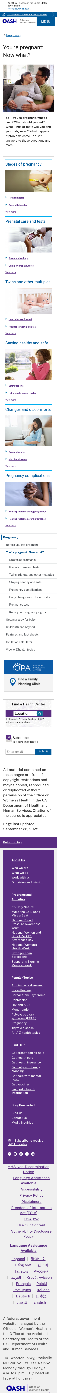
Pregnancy (10, 537)
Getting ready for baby (21, 619)
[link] (11, 1140)
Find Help (18, 1045)
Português (22, 1290)
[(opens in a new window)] (10, 1154)
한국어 (42, 1265)
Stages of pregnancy (23, 559)
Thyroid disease (23, 1028)
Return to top (12, 842)
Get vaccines (21, 1084)
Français (23, 1283)
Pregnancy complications (25, 589)
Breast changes (17, 452)
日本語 (41, 1296)
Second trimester (18, 205)
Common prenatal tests (21, 266)
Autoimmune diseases (27, 985)
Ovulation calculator (19, 642)
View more (10, 212)
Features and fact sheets (22, 634)
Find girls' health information (23, 1090)
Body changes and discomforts (29, 597)
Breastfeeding (22, 990)
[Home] (18, 23)
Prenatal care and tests (24, 567)
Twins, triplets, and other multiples (31, 574)
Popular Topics (22, 977)
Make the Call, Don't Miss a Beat (26, 913)
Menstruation (21, 1009)
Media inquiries (22, 1122)
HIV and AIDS (21, 1005)
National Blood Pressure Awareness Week (26, 924)
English (39, 1302)
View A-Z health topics (20, 649)
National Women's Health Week (24, 946)
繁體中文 (38, 1259)
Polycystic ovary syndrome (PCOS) (24, 1016)
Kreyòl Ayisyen (39, 1277)
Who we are (20, 867)
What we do (20, 872)
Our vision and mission (27, 882)
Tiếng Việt (23, 1265)
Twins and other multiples (28, 282)
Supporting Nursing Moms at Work (25, 963)
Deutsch (23, 1296)
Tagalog (21, 1271)
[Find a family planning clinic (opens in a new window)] (28, 691)
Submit (43, 751)
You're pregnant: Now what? (25, 552)
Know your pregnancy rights (27, 612)
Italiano (43, 1290)
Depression (19, 1000)
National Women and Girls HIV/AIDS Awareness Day (26, 936)
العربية (16, 1277)
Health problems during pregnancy (27, 511)
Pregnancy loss (19, 604)
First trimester (16, 197)
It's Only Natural (23, 907)
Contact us (19, 1117)
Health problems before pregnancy (27, 519)
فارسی (22, 1302)
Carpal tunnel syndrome (28, 995)
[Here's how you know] (28, 6)
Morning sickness (18, 459)
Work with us (21, 877)
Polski (41, 1283)
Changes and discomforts (28, 409)
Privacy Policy (31, 1195)
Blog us (17, 1113)
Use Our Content (31, 1225)
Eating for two (16, 386)
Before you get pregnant (22, 544)
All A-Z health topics (26, 1032)
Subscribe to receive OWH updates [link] (25, 1142)
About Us (18, 860)
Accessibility (31, 1189)
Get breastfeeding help (28, 1052)
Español (18, 1259)
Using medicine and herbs (22, 393)
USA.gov (31, 1219)
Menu (45, 21)
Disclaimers (31, 1201)
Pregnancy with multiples (22, 327)
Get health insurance (26, 1062)
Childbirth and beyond (20, 627)
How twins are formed (20, 319)
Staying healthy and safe (25, 582)
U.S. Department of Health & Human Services (27, 15)
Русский (41, 1271)
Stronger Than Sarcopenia (22, 954)
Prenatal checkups (18, 258)
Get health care (22, 1057)
